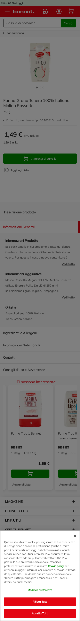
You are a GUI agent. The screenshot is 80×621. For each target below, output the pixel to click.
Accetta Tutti (40, 613)
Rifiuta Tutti (40, 601)
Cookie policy (56, 566)
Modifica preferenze (40, 590)
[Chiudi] (75, 536)
